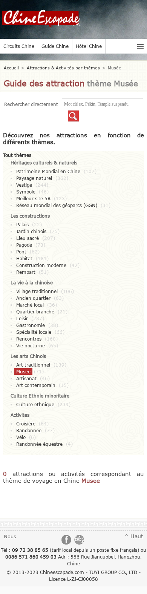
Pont (21, 251)
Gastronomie (30, 325)
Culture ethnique (35, 404)
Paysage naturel (34, 178)
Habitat (24, 258)
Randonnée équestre (39, 444)
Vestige (24, 184)
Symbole (25, 191)
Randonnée (28, 430)
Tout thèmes (17, 155)
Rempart (25, 272)
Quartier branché (35, 311)
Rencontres (28, 338)
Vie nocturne (30, 345)
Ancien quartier (33, 298)
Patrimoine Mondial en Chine (48, 171)
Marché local (30, 304)
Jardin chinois (31, 231)
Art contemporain (35, 385)
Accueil (11, 67)
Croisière (25, 423)
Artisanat (26, 378)
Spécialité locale (33, 332)
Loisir (22, 318)
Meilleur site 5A (33, 198)
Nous (10, 536)
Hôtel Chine (89, 46)
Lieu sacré (27, 238)
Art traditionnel (33, 364)
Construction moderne (41, 265)
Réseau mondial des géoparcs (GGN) (56, 205)
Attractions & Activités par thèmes (63, 67)
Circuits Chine (18, 46)
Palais (22, 224)
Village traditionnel (37, 291)
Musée (23, 371)
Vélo (21, 437)
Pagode (24, 244)
